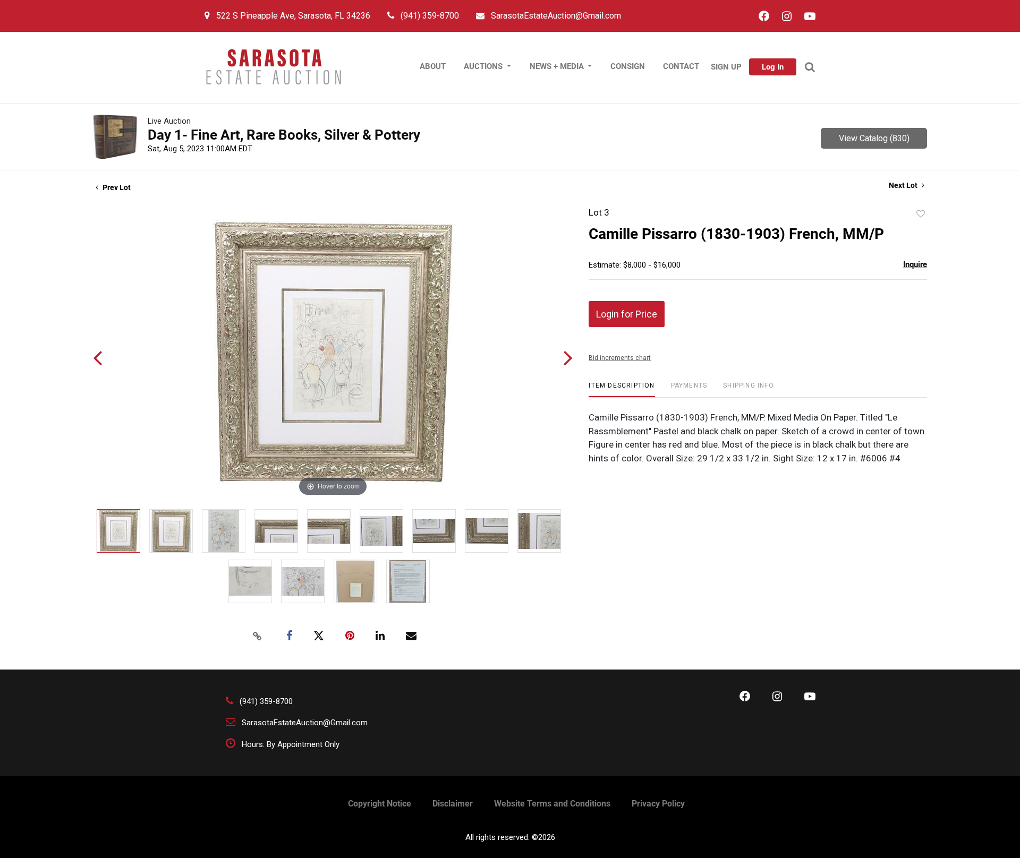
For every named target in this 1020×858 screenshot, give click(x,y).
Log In (773, 67)
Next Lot (904, 185)
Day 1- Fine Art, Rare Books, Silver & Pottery (284, 135)
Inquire (915, 264)
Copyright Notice (379, 804)
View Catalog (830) (874, 138)
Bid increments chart (620, 358)
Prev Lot (116, 187)
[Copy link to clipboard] (257, 636)
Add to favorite (920, 214)
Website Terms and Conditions (552, 804)
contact (681, 66)
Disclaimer (452, 804)
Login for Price (626, 314)
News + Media (558, 66)
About (433, 66)
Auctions (484, 66)
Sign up (726, 67)
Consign (627, 66)
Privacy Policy (658, 804)
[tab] (621, 389)
